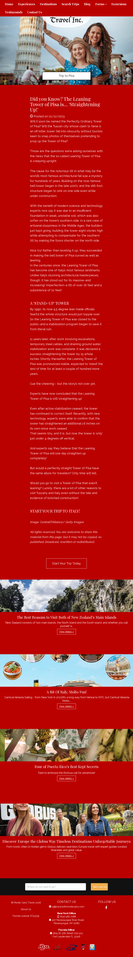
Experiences (26, 4)
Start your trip (100, 887)
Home (9, 4)
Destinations (48, 4)
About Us (26, 909)
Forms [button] (100, 4)
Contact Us (34, 12)
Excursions (118, 4)
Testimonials (13, 12)
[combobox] (55, 886)
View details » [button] (66, 631)
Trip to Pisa (66, 75)
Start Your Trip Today (66, 563)
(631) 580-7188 (68, 916)
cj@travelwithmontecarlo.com (68, 906)
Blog (87, 4)
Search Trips (70, 4)
